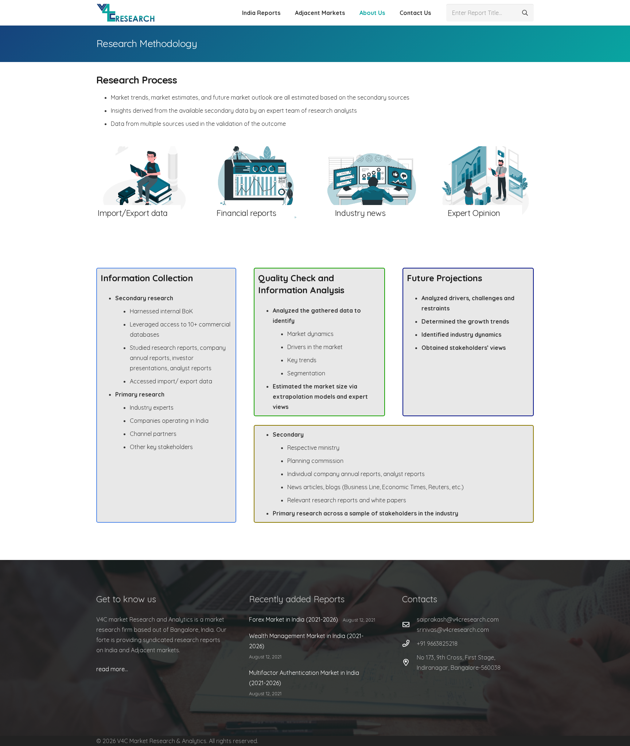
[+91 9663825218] (409, 643)
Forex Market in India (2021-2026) (293, 619)
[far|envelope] (409, 624)
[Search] (525, 13)
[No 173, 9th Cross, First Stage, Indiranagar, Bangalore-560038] (409, 662)
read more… (112, 669)
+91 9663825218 (437, 643)
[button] (284, 13)
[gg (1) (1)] (125, 13)
